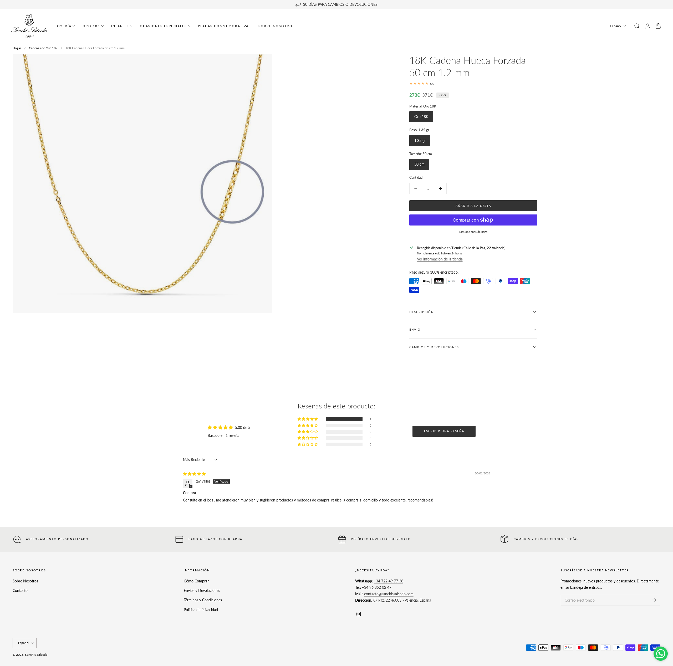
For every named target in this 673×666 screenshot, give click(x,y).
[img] (194, 474)
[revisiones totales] (473, 83)
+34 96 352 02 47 (376, 587)
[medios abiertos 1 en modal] (262, 63)
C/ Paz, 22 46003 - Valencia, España (401, 600)
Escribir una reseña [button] (444, 431)
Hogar (17, 48)
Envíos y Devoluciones (202, 590)
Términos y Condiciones (203, 600)
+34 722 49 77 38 (388, 581)
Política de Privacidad (201, 609)
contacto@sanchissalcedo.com (389, 594)
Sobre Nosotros (25, 581)
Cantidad (415, 177)
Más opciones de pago (473, 231)
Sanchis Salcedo (36, 655)
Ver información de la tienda (440, 259)
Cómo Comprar (196, 581)
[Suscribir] (654, 600)
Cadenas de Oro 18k (43, 48)
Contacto (20, 590)
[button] (637, 26)
